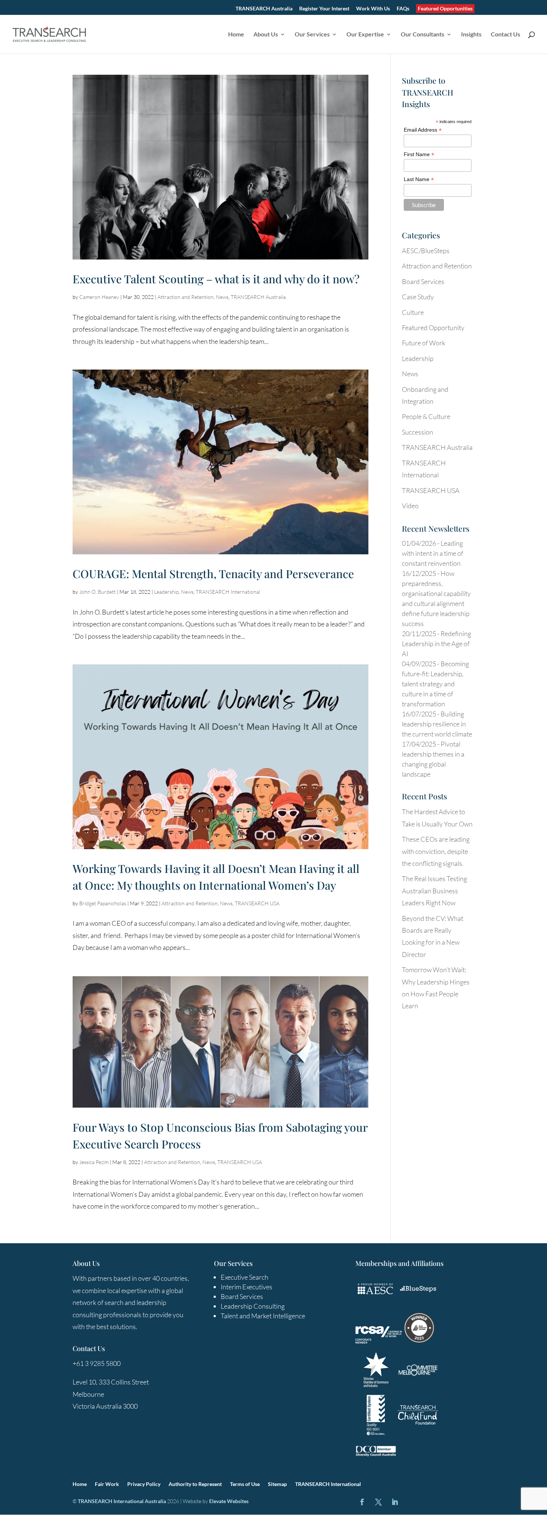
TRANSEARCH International (228, 592)
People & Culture (426, 416)
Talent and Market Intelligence (263, 1316)
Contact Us (505, 35)
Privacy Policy (143, 1484)
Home (236, 35)
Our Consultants (422, 35)
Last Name (419, 179)
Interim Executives (246, 1287)
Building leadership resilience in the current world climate (437, 724)
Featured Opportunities (445, 8)
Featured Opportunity (433, 327)
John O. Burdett (97, 592)
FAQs (403, 9)
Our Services (312, 35)
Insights (471, 35)
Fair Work (107, 1484)
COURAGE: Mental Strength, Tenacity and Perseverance (213, 573)
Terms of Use (245, 1484)
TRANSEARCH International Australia (122, 1501)
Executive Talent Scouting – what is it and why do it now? (216, 278)
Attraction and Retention (185, 297)
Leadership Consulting (253, 1306)
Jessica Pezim (94, 1162)
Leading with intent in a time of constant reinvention (432, 553)
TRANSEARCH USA (257, 903)
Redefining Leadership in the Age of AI (436, 643)
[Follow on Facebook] (362, 1502)
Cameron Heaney (99, 297)
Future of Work (423, 343)
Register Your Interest (324, 9)
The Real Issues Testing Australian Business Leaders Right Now (434, 890)
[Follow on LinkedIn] (395, 1502)
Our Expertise (365, 35)
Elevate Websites (229, 1501)
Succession (417, 432)
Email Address (423, 129)
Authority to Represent (195, 1484)
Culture (413, 312)
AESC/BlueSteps (426, 250)
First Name (419, 154)
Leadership (166, 592)
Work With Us (373, 9)
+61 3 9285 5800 (97, 1363)
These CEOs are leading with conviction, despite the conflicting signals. (436, 851)
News (222, 297)
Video (410, 506)
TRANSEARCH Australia (264, 9)
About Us (265, 35)
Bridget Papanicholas (102, 903)
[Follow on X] (378, 1502)
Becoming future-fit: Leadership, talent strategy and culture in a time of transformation (435, 684)
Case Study (418, 297)
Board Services (423, 281)
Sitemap (277, 1484)
